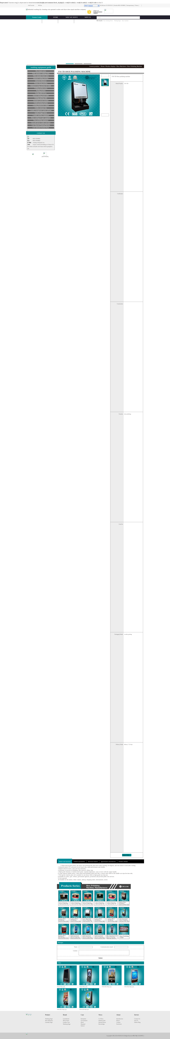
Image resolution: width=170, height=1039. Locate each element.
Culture (118, 1022)
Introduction (119, 1018)
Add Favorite (31, 5)
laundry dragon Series (41, 113)
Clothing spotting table (40, 98)
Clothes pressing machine (41, 103)
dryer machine (125, 20)
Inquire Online (126, 855)
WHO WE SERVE (72, 17)
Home (102, 66)
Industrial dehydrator (41, 81)
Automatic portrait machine (41, 100)
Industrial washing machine (40, 78)
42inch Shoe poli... (61, 986)
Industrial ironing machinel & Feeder (40, 86)
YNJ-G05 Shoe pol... (84, 1009)
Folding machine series (40, 88)
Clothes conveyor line (41, 108)
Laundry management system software (40, 110)
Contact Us (137, 1018)
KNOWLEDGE (34, 21)
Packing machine (41, 90)
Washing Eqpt (117, 20)
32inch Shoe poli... (83, 986)
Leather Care (66, 1022)
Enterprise (83, 1018)
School (83, 1026)
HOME (55, 17)
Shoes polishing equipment (40, 120)
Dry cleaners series (41, 71)
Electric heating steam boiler (41, 95)
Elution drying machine (40, 83)
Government (84, 1020)
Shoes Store (66, 1020)
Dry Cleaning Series (108, 20)
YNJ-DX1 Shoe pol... (62, 1009)
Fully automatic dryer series (41, 76)
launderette (66, 1018)
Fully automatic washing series (40, 73)
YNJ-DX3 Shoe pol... (107, 986)
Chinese (136, 5)
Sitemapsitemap (130, 5)
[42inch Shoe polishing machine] (67, 966)
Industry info (102, 1020)
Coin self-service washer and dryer (40, 122)
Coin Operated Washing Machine (41, 125)
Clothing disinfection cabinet (41, 105)
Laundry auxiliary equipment (41, 115)
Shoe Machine (49, 1020)
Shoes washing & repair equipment (41, 118)
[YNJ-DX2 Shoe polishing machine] (134, 966)
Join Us (136, 1020)
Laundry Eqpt (49, 1022)
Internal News (102, 1022)
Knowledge (102, 1024)
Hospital (83, 1024)
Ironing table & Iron (41, 93)
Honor (118, 1020)
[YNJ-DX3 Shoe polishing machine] (112, 966)
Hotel (82, 1022)
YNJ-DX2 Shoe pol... (129, 986)
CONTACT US (66, 21)
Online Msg (137, 1022)
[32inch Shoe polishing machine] (89, 966)
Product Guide (36, 17)
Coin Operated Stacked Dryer (41, 127)
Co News (101, 1018)
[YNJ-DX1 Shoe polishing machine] (67, 989)
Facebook (119, 1024)
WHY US (88, 17)
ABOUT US (50, 21)
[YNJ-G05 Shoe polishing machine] (89, 989)
